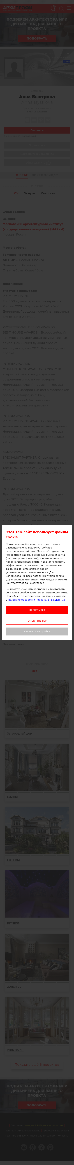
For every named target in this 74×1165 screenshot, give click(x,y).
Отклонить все (37, 620)
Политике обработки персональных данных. (36, 599)
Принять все (37, 609)
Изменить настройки (37, 631)
